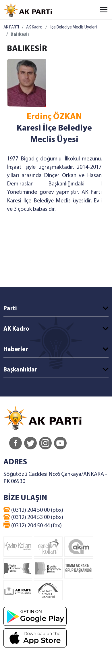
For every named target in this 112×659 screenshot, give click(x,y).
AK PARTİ (11, 27)
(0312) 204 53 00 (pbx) (36, 517)
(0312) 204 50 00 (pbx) (36, 510)
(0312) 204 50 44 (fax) (36, 526)
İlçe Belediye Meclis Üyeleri (73, 27)
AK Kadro (34, 27)
